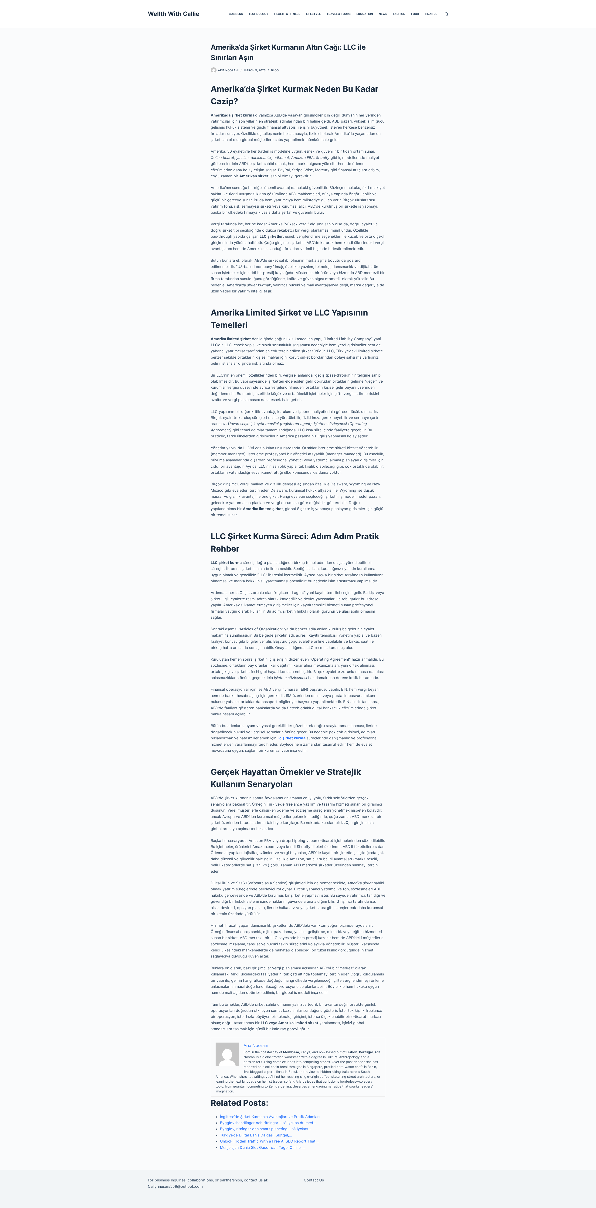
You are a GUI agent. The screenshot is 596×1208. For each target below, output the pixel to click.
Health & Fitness (287, 14)
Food (415, 14)
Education (364, 14)
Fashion (399, 14)
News (383, 14)
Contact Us (314, 1180)
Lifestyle (313, 14)
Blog (275, 70)
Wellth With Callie (173, 13)
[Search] (446, 14)
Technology (258, 14)
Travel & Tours (339, 14)
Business (236, 14)
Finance (431, 14)
